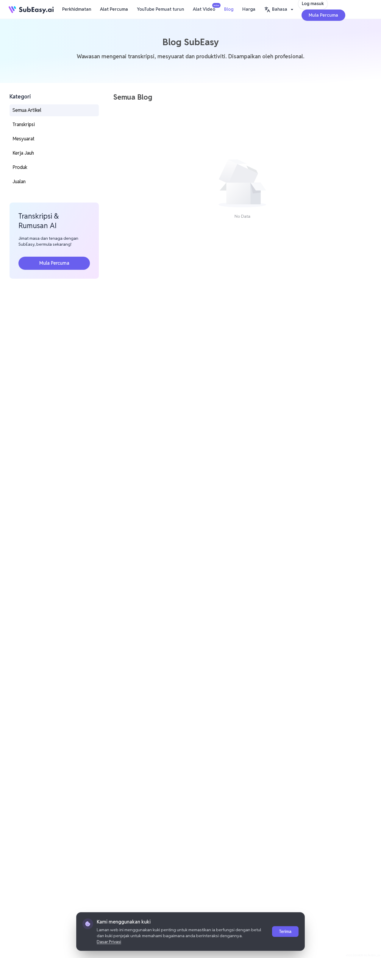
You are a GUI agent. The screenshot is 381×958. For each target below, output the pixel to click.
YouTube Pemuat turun (160, 9)
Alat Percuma (114, 9)
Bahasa (279, 9)
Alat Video (205, 8)
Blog (228, 9)
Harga (248, 9)
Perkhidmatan (76, 9)
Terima (285, 931)
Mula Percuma (323, 15)
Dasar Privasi (109, 941)
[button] (279, 9)
